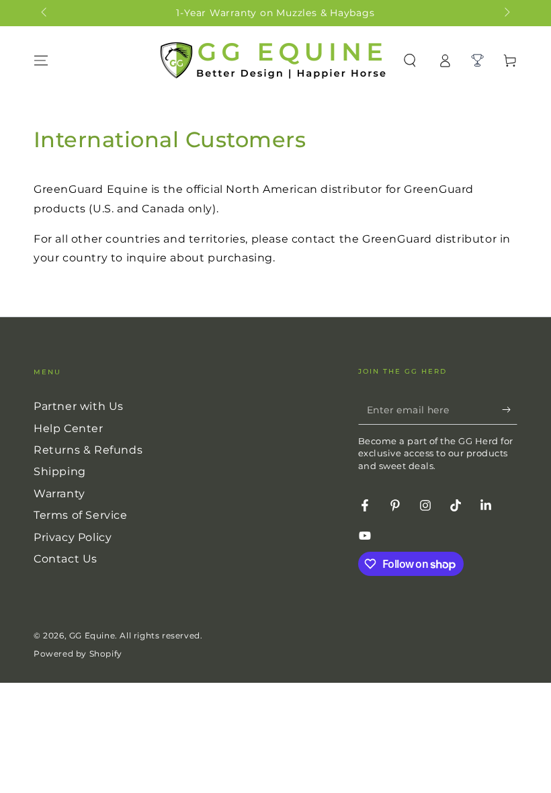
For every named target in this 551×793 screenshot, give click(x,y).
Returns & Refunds (88, 450)
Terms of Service (81, 515)
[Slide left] (45, 13)
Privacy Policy (73, 537)
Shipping (60, 471)
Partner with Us (79, 406)
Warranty (59, 493)
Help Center (68, 428)
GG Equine (92, 635)
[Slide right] (506, 13)
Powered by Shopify (78, 654)
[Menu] (41, 60)
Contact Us (65, 558)
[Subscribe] (509, 409)
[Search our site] (409, 60)
